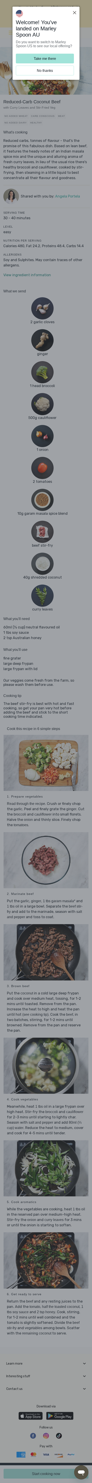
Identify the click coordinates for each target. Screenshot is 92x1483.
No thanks (45, 70)
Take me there (45, 59)
